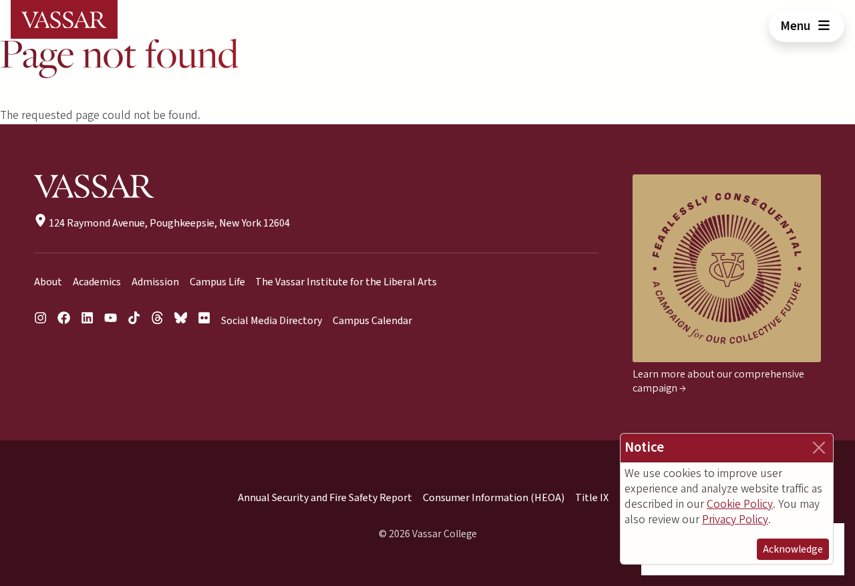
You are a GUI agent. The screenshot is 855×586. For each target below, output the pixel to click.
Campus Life (217, 282)
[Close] (819, 448)
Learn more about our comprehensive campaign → (718, 381)
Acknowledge (793, 549)
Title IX (592, 497)
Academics (97, 282)
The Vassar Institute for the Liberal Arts (346, 282)
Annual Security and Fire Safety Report (325, 497)
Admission (155, 282)
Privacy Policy (735, 519)
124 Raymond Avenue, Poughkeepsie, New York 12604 (168, 223)
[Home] (64, 19)
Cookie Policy (740, 504)
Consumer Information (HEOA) (493, 497)
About (48, 282)
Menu (796, 26)
